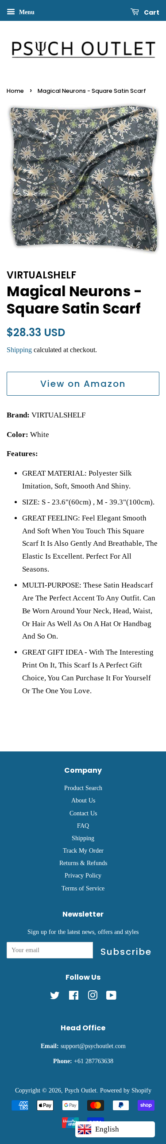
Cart (151, 12)
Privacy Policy (83, 875)
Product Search (83, 787)
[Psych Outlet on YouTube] (111, 997)
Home (15, 91)
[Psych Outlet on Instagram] (92, 997)
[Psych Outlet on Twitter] (55, 997)
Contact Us (83, 813)
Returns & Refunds (83, 862)
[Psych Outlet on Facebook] (74, 997)
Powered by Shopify (125, 1090)
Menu (26, 12)
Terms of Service (83, 888)
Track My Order (83, 850)
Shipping (19, 350)
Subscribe (126, 951)
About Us (83, 800)
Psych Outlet (81, 1090)
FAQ (83, 825)
